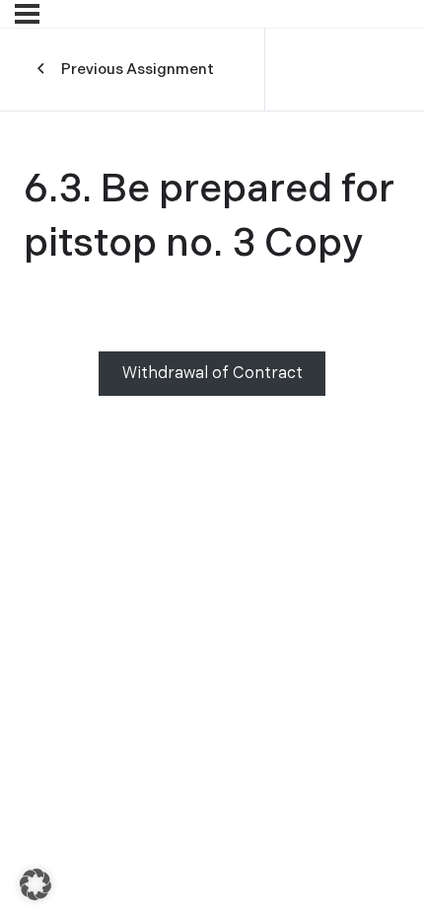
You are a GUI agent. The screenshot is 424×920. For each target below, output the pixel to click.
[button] (35, 884)
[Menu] (27, 14)
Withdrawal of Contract (212, 373)
